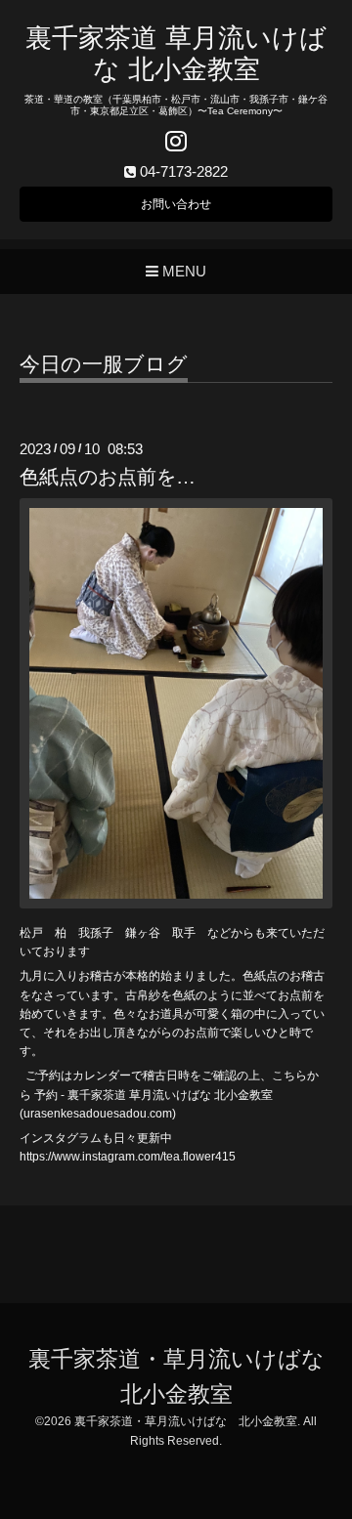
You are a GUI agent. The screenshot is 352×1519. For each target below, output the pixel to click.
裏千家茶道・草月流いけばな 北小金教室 (185, 1421)
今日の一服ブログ (104, 364)
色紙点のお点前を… (108, 476)
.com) (161, 1113)
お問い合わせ (176, 204)
